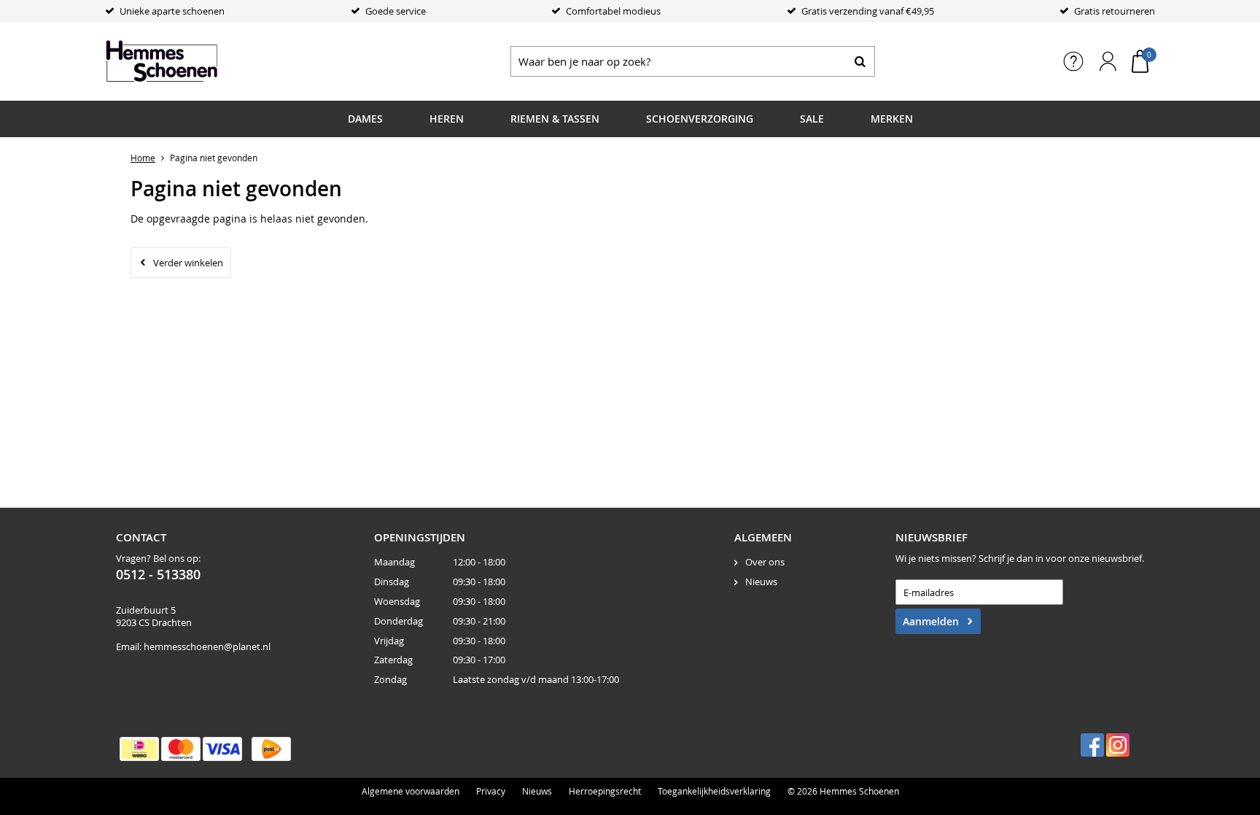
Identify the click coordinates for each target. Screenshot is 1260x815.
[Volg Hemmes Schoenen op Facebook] (1092, 745)
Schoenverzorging (699, 118)
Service (1073, 61)
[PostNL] (271, 749)
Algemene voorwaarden (410, 791)
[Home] (214, 61)
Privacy (490, 791)
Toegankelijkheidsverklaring (714, 791)
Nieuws (761, 581)
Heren (446, 118)
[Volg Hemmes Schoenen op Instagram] (1117, 745)
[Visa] (222, 749)
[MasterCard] (181, 749)
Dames (365, 118)
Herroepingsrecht (605, 791)
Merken (892, 118)
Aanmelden (931, 621)
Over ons (765, 561)
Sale (812, 118)
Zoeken (859, 61)
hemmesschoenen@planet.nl (207, 646)
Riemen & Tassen (554, 118)
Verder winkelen (188, 262)
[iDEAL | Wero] (139, 749)
